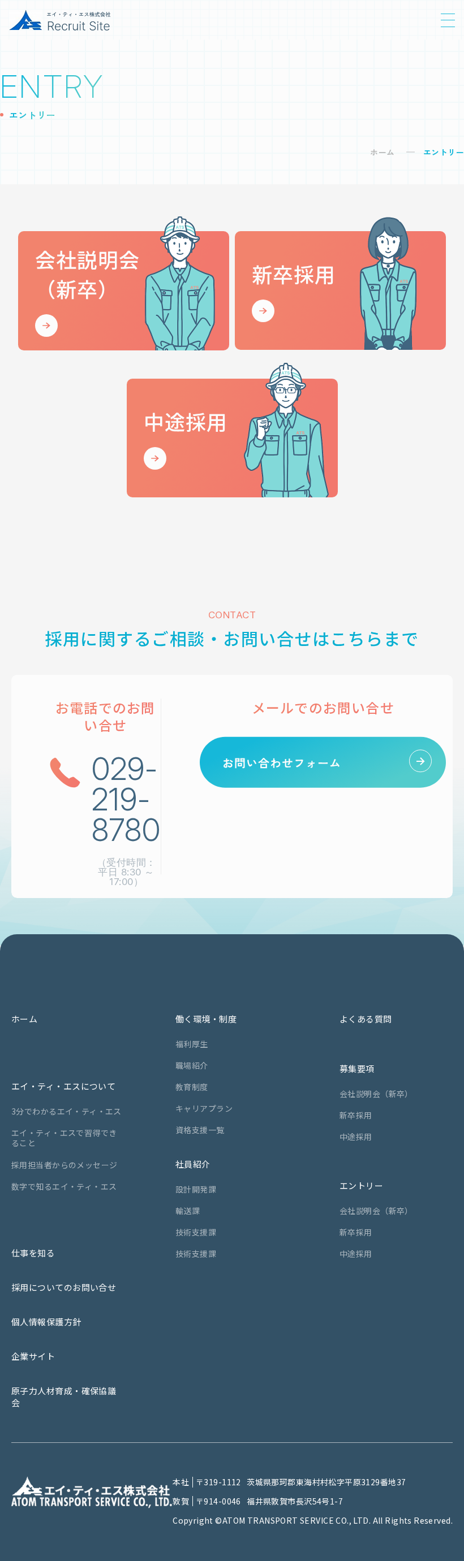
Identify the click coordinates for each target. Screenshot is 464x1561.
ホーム (382, 152)
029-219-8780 (126, 799)
